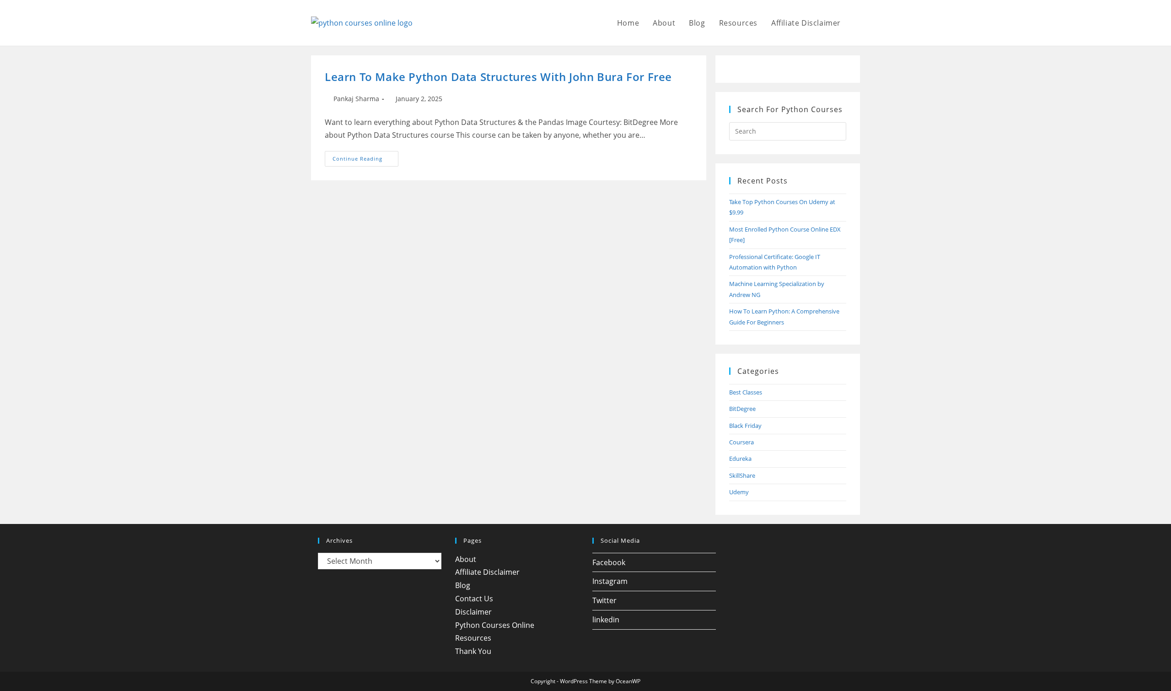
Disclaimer (473, 612)
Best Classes (745, 392)
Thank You (473, 651)
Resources (473, 638)
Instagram (610, 581)
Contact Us (474, 599)
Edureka (740, 458)
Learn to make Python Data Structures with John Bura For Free (498, 76)
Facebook (608, 562)
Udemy (739, 492)
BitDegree (742, 409)
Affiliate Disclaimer (487, 572)
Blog (462, 585)
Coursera (741, 442)
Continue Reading (365, 160)
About (465, 559)
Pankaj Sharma (356, 98)
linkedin (605, 620)
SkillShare (742, 475)
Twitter (604, 600)
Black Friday (745, 425)
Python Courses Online (494, 625)
